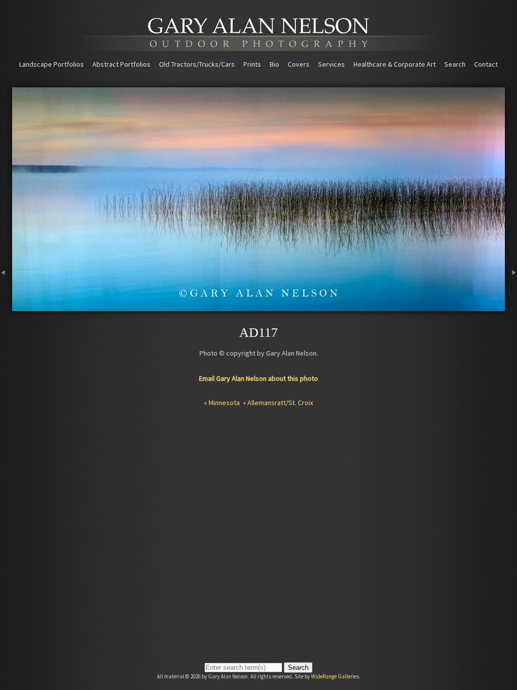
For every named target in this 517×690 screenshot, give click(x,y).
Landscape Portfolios (51, 64)
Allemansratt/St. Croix (280, 402)
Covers (298, 64)
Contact (486, 64)
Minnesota (224, 402)
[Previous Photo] (6, 306)
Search (455, 64)
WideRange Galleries (335, 676)
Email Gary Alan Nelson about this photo (258, 378)
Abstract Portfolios (121, 64)
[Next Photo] (511, 306)
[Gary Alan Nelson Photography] (258, 47)
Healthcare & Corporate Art (394, 64)
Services (331, 64)
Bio (274, 64)
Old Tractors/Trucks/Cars (197, 64)
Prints (252, 64)
